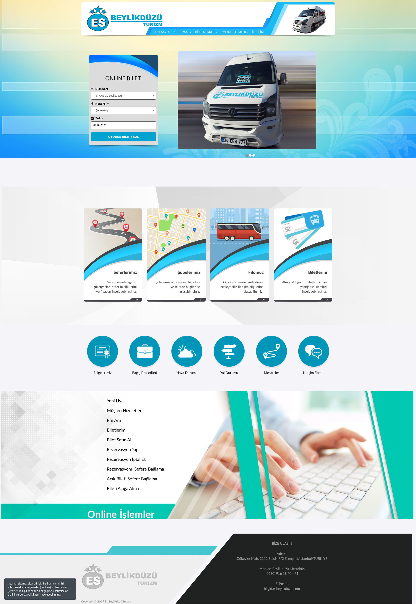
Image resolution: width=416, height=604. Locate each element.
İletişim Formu (313, 373)
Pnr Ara (114, 420)
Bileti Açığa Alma (123, 489)
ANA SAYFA (163, 32)
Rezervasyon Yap (122, 450)
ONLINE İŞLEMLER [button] (233, 32)
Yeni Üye (115, 401)
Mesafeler (271, 373)
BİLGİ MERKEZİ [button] (205, 32)
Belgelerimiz (102, 373)
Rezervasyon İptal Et (126, 459)
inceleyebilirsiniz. (51, 594)
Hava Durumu (187, 373)
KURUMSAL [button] (181, 32)
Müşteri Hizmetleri (125, 411)
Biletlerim (116, 430)
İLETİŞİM (258, 32)
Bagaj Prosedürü (144, 373)
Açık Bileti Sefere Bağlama (132, 479)
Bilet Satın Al (119, 440)
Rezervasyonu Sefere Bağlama (135, 469)
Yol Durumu (229, 373)
